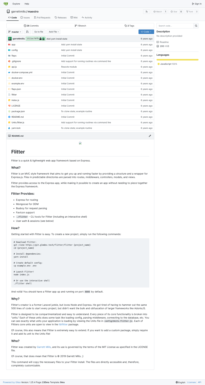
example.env (18, 83)
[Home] (6, 3)
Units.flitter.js (18, 122)
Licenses (191, 382)
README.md (18, 117)
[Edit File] (150, 135)
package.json (18, 111)
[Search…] (196, 25)
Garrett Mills (44, 346)
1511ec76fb (33, 38)
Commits (33, 25)
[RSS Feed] (146, 11)
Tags (131, 25)
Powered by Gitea (12, 382)
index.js (15, 100)
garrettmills (18, 11)
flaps (14, 55)
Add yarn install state (57, 38)
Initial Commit (67, 55)
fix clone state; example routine (76, 111)
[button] (27, 31)
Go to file (38, 31)
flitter (14, 94)
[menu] (180, 382)
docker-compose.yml (22, 72)
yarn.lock (16, 128)
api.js (14, 66)
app (13, 44)
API (199, 382)
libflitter (63, 324)
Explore (16, 3)
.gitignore (16, 61)
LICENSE (16, 105)
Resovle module (69, 66)
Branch (82, 25)
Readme (164, 42)
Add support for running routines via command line (86, 61)
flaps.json (16, 89)
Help (27, 3)
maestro (33, 11)
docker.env (17, 78)
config (15, 50)
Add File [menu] (53, 31)
